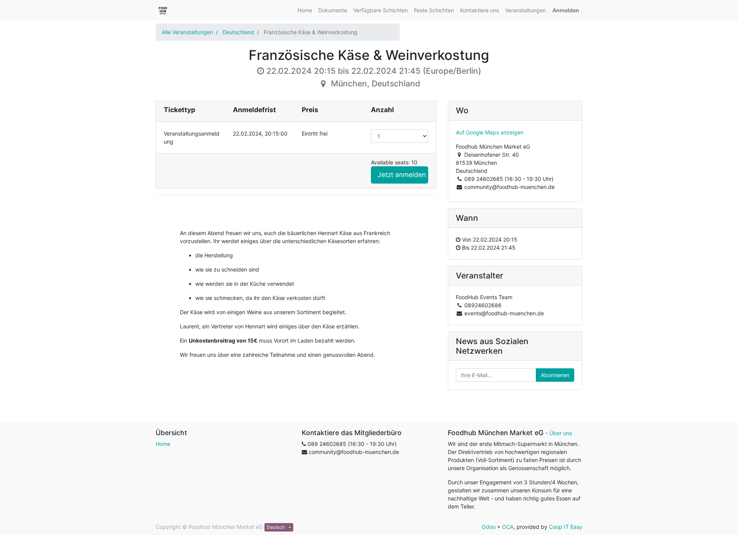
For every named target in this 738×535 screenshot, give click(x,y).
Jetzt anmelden (401, 175)
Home (163, 444)
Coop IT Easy (565, 526)
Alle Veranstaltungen (187, 32)
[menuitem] (304, 10)
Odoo (488, 526)
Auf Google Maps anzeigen (490, 132)
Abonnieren (555, 375)
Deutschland (238, 32)
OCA (508, 526)
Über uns (560, 433)
